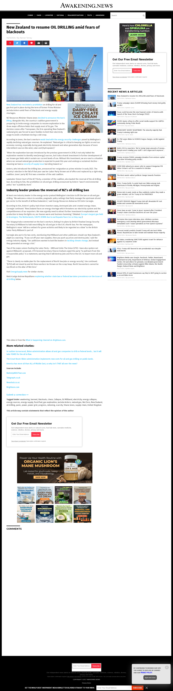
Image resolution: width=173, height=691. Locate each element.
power (24, 405)
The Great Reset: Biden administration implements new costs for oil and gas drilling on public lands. (49, 359)
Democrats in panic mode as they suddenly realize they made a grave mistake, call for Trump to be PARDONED (141, 193)
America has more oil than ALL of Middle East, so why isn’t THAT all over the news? (41, 364)
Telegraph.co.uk (13, 378)
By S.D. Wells (129, 135)
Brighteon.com (12, 387)
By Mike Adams (130, 226)
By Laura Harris (129, 126)
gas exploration (50, 402)
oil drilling (10, 405)
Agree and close (150, 678)
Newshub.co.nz (13, 382)
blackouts (42, 399)
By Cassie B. (129, 206)
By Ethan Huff (129, 197)
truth (89, 15)
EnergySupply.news (19, 272)
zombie (30, 15)
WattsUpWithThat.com (16, 373)
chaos (50, 399)
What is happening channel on (45, 340)
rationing (51, 405)
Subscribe (137, 688)
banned (34, 399)
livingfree (49, 15)
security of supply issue (34, 164)
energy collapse (90, 399)
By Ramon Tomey (130, 98)
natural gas (76, 402)
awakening (100, 15)
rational (60, 15)
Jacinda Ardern (64, 402)
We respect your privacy (74, 676)
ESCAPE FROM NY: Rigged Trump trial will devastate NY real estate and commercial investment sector (139, 202)
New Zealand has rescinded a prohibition (24, 105)
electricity (77, 399)
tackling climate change (77, 241)
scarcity (59, 405)
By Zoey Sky (129, 171)
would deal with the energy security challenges (60, 139)
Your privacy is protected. (18, 441)
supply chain (80, 405)
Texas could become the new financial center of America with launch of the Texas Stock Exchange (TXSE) (140, 113)
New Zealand (96, 402)
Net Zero (86, 402)
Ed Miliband (67, 399)
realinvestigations (75, 15)
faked (39, 15)
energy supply (27, 402)
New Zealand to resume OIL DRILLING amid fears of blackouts (140, 96)
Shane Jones (69, 405)
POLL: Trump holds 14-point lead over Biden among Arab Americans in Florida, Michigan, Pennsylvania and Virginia (138, 184)
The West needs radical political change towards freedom (139, 175)
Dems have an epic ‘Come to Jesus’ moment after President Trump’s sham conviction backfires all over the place (139, 211)
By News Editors (130, 153)
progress (42, 405)
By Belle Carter (130, 108)
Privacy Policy (86, 683)
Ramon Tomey (26, 38)
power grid (32, 405)
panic (18, 405)
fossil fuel (38, 402)
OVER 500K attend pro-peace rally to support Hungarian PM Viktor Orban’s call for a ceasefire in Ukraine (140, 167)
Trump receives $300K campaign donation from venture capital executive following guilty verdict (141, 158)
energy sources (13, 402)
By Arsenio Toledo (131, 235)
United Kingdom (94, 405)
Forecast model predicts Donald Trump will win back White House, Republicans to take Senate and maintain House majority (141, 232)
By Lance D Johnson (131, 116)
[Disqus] (54, 561)
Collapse (57, 399)
